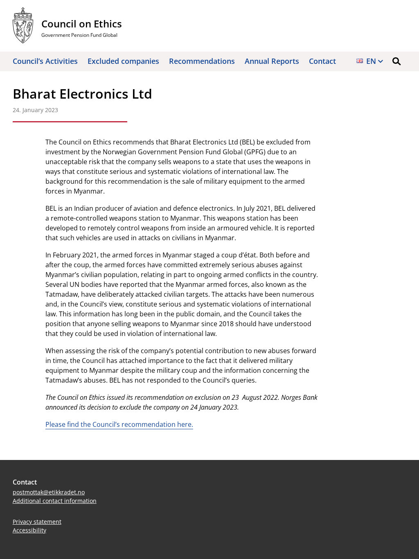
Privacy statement (37, 521)
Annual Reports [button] (272, 61)
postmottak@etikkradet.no (49, 492)
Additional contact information (55, 501)
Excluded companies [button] (123, 61)
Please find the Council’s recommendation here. (119, 424)
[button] (396, 61)
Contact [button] (322, 61)
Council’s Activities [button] (45, 61)
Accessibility (29, 530)
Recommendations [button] (202, 61)
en (371, 61)
